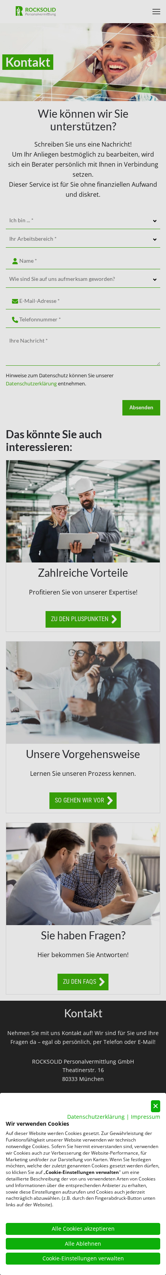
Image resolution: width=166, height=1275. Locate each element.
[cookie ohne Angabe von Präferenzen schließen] (155, 1106)
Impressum (145, 1116)
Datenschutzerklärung (96, 1116)
